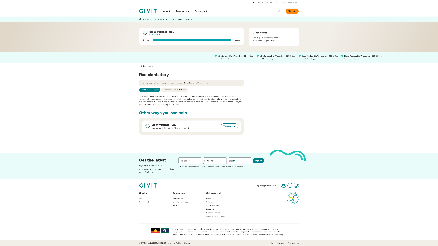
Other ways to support (215, 216)
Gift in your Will (212, 205)
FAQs (175, 205)
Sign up (258, 161)
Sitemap (187, 243)
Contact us (258, 3)
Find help (270, 3)
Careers (142, 198)
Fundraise (210, 209)
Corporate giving (213, 213)
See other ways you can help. (265, 40)
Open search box (279, 11)
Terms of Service (233, 166)
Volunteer (210, 202)
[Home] (140, 19)
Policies (178, 243)
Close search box (274, 11)
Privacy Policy (219, 166)
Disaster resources (180, 202)
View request (229, 126)
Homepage (148, 11)
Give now (292, 11)
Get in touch (144, 202)
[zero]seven (293, 243)
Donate (209, 198)
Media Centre (178, 198)
